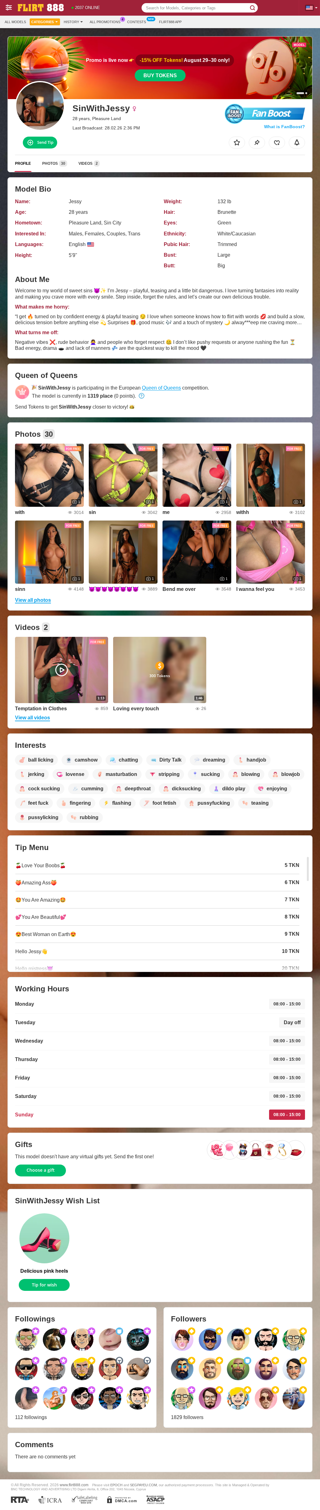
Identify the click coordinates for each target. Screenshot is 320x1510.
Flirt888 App (170, 22)
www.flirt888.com (74, 1485)
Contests (136, 22)
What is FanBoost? (284, 126)
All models (15, 22)
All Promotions (105, 22)
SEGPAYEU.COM (143, 1485)
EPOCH (116, 1485)
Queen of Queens (161, 387)
